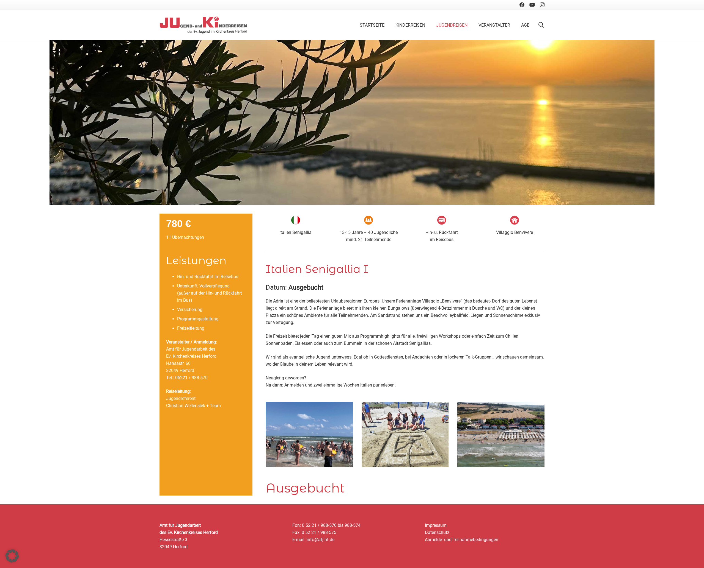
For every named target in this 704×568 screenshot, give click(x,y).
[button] (541, 25)
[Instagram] (542, 5)
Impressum (436, 525)
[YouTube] (532, 4)
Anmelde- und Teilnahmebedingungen (461, 539)
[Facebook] (521, 4)
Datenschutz (437, 532)
